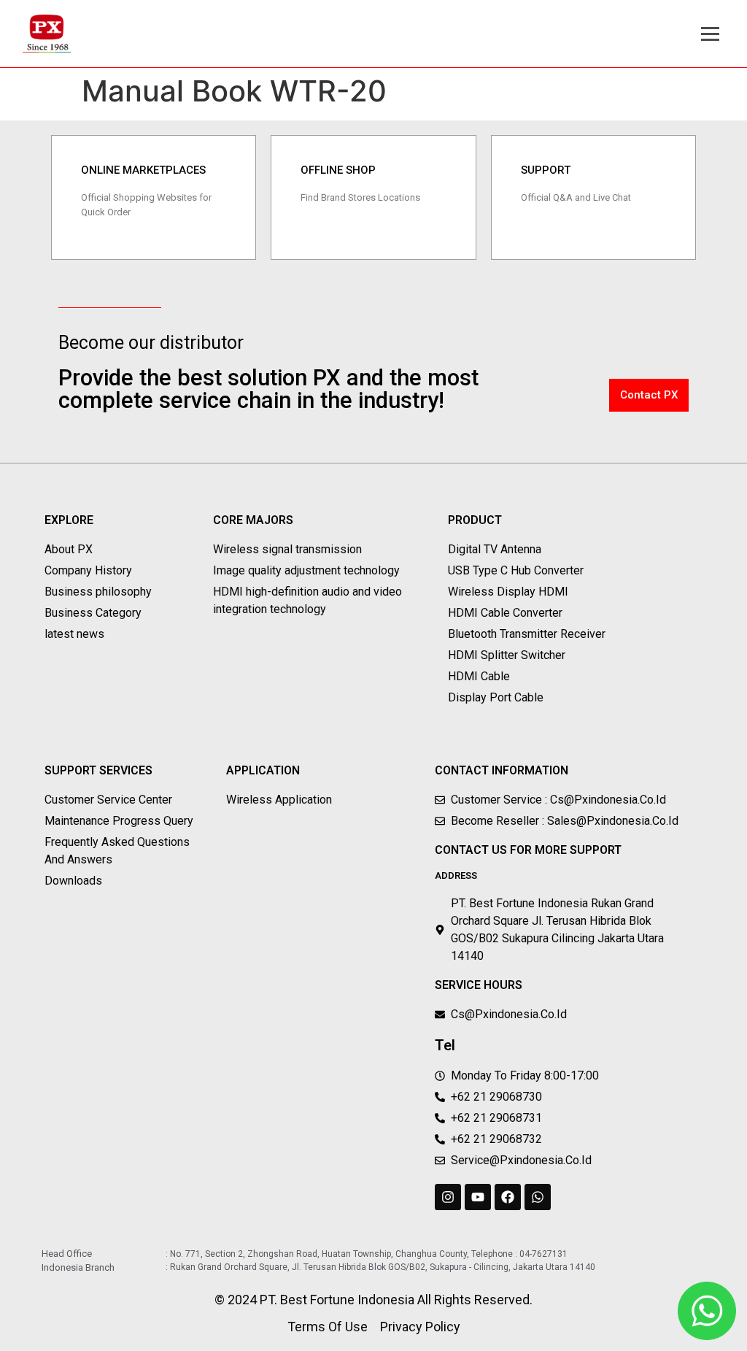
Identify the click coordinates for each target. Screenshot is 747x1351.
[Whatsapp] (538, 1197)
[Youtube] (478, 1197)
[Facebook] (508, 1197)
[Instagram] (448, 1197)
